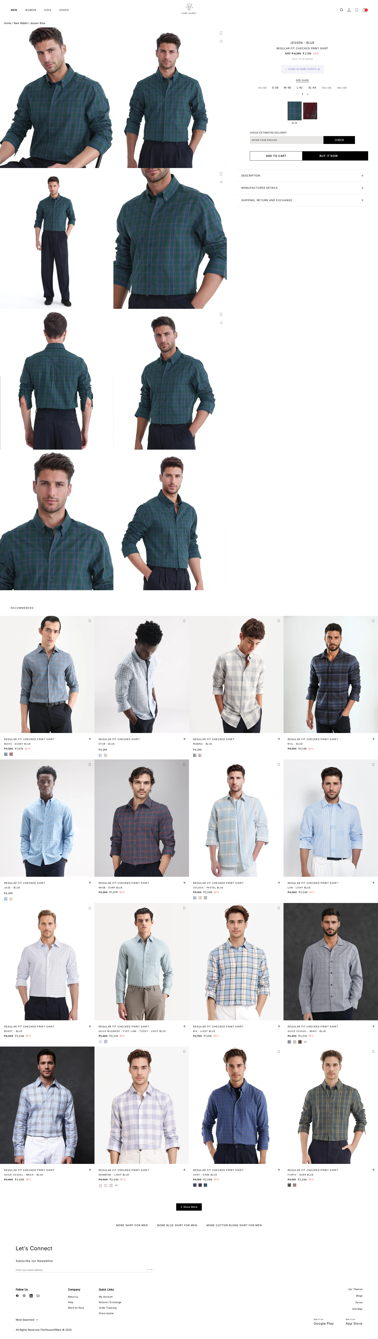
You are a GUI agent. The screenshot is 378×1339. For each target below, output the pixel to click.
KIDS (47, 9)
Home (7, 23)
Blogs (359, 1295)
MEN (14, 9)
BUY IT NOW (329, 155)
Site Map (357, 1308)
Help (70, 1302)
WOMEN (30, 9)
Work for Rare (76, 1307)
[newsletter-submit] (149, 1269)
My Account (106, 1296)
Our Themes (355, 1289)
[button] (221, 33)
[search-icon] (342, 10)
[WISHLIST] (357, 10)
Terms (358, 1302)
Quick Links (106, 1289)
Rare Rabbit (21, 23)
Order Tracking (107, 1307)
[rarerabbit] (189, 9)
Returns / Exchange (110, 1302)
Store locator (106, 1313)
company (74, 1289)
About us (73, 1296)
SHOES (64, 9)
